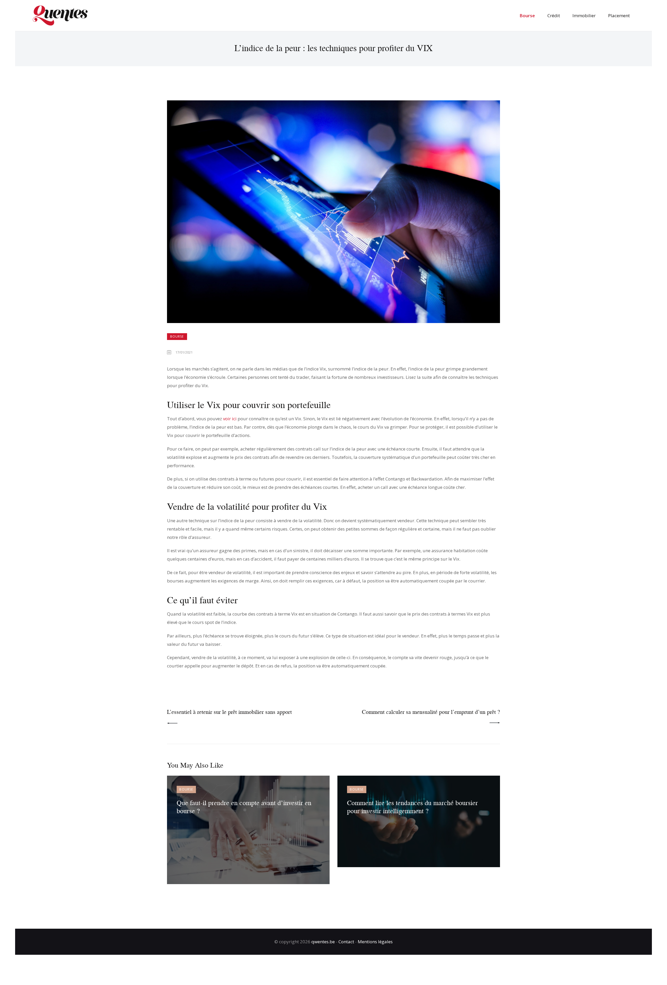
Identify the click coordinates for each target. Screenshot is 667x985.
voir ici (230, 419)
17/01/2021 (184, 352)
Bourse (177, 336)
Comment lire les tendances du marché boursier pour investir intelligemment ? (412, 807)
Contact (346, 942)
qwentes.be (323, 942)
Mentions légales (375, 942)
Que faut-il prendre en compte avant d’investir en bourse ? (244, 807)
